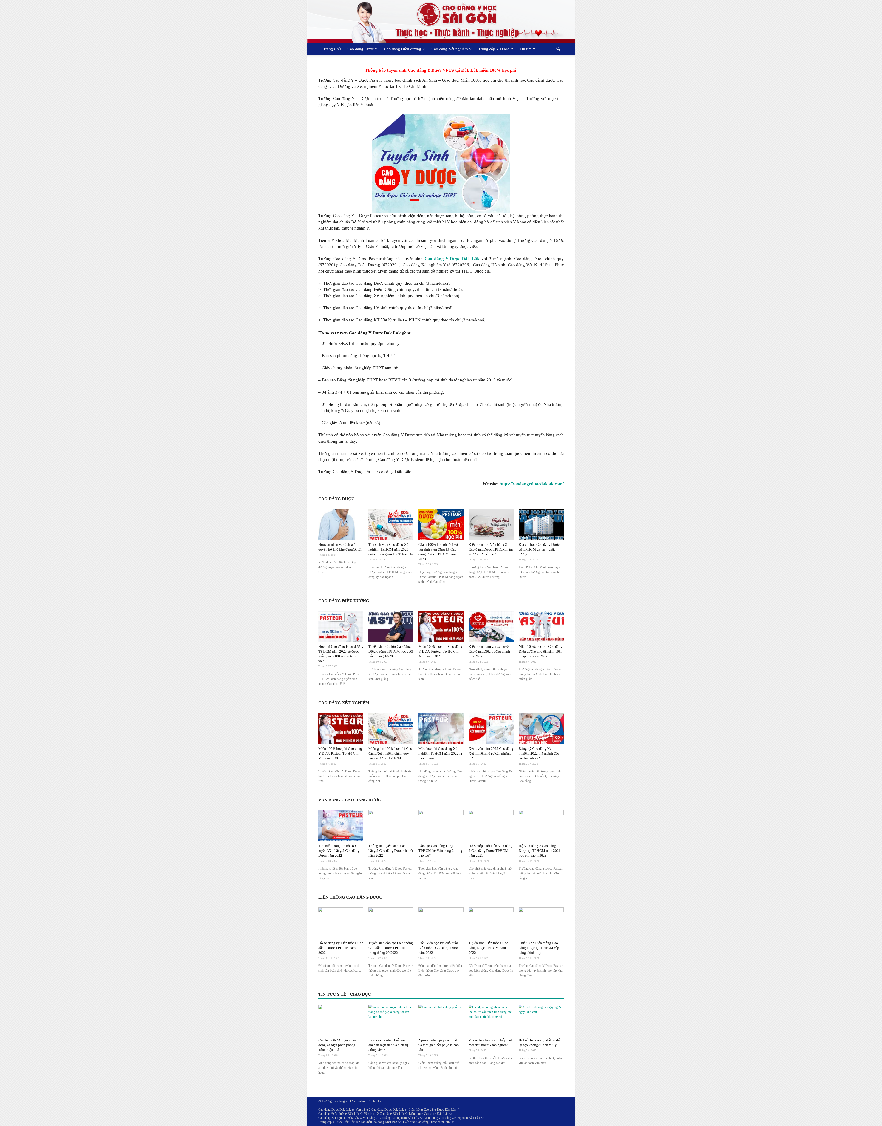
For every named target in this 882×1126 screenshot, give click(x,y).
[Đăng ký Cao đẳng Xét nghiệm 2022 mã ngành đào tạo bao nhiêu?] (541, 728)
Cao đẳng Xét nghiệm (449, 49)
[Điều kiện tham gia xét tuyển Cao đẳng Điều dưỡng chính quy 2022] (491, 626)
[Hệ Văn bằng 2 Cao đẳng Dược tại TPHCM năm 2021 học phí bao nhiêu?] (541, 825)
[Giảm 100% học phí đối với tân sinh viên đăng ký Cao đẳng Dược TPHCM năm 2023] (441, 524)
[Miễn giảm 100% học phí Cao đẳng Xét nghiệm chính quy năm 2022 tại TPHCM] (390, 728)
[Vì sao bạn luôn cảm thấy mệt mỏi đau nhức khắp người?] (491, 1020)
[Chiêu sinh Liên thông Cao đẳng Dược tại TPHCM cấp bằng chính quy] (541, 922)
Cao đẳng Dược (360, 49)
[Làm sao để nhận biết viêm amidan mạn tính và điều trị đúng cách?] (390, 1020)
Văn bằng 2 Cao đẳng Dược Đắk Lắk (380, 1109)
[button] (558, 49)
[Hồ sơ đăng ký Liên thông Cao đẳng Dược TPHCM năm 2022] (340, 922)
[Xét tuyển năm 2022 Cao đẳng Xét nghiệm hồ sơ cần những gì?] (491, 728)
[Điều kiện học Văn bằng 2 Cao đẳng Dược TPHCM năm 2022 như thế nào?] (491, 524)
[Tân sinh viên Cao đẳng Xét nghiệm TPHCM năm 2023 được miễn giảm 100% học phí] (390, 524)
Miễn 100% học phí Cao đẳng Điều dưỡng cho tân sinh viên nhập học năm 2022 (540, 651)
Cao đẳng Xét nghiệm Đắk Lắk (338, 1118)
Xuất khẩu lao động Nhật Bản (378, 1122)
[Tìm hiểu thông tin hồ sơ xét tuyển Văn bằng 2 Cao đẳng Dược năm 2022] (340, 825)
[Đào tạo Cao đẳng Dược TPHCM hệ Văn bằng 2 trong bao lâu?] (441, 825)
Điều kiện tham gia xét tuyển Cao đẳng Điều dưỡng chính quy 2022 (489, 651)
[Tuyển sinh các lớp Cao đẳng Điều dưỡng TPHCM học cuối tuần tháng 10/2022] (390, 626)
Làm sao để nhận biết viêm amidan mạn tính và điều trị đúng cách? (388, 1045)
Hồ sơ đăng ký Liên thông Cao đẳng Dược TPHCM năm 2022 (340, 948)
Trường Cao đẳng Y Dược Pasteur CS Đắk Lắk (352, 1101)
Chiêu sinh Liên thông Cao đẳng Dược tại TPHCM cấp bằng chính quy (539, 948)
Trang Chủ (332, 49)
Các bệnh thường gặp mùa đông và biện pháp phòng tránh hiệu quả (337, 1045)
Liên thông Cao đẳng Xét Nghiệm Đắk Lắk (452, 1118)
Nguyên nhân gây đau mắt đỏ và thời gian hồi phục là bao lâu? (439, 1045)
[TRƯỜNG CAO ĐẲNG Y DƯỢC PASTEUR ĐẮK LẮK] (441, 21)
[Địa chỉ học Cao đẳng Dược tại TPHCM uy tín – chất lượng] (541, 524)
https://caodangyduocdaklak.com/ (532, 483)
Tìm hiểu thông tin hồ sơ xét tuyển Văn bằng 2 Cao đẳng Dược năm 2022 (338, 850)
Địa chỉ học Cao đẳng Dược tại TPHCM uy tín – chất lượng (539, 549)
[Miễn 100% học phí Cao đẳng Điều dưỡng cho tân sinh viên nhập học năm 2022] (541, 626)
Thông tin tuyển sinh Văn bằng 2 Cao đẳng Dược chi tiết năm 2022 (390, 850)
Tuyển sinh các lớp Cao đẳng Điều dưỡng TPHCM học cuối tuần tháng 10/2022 (390, 651)
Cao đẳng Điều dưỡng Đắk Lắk (338, 1113)
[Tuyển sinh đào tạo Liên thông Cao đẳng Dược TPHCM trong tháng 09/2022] (390, 922)
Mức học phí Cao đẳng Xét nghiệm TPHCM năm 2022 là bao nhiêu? (440, 753)
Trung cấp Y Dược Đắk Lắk (336, 1122)
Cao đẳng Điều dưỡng (402, 49)
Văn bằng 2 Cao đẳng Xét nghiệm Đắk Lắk (391, 1118)
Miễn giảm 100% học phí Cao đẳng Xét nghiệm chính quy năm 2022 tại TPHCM (390, 753)
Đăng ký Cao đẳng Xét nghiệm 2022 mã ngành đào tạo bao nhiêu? (539, 753)
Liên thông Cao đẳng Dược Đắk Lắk (432, 1109)
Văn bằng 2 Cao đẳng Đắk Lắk (384, 1113)
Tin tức (525, 49)
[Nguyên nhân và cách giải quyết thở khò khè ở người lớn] (340, 524)
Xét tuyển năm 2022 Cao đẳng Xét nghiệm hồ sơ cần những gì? (491, 753)
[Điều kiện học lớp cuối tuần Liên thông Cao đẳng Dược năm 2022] (441, 922)
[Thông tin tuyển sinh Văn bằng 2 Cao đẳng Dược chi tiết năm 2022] (390, 825)
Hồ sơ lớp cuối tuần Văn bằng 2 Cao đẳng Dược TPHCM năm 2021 (490, 850)
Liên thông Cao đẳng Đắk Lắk (428, 1113)
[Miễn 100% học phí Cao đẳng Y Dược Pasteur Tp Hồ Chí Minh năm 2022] (441, 626)
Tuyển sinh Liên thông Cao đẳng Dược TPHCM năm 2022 (488, 948)
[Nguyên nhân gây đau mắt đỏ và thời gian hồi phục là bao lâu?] (441, 1020)
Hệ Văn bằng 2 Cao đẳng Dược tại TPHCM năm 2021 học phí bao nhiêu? (539, 850)
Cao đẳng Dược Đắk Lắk (334, 1109)
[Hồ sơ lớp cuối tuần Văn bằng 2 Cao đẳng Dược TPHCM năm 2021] (491, 825)
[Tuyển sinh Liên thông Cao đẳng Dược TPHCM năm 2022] (491, 922)
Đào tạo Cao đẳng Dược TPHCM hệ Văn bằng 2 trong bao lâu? (440, 850)
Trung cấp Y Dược (493, 49)
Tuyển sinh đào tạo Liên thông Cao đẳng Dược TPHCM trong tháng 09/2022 (390, 948)
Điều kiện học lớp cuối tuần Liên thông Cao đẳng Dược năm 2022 (438, 948)
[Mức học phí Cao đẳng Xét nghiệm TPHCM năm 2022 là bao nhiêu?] (441, 728)
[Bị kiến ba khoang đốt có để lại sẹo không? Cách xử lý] (541, 1020)
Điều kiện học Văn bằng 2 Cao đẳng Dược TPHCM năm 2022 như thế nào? (491, 549)
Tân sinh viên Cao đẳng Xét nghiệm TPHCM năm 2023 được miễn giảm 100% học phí (390, 549)
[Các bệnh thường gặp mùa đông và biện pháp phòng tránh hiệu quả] (340, 1020)
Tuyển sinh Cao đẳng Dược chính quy (425, 1122)
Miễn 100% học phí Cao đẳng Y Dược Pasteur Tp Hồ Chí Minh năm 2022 (440, 651)
